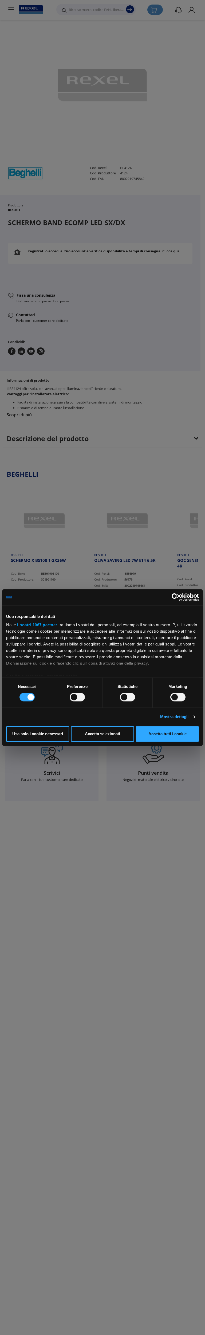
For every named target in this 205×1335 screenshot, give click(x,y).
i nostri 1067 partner (37, 625)
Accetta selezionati (102, 733)
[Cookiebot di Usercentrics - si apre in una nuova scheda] (175, 597)
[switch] (77, 697)
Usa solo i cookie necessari (37, 733)
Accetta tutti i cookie (167, 733)
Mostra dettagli (174, 717)
